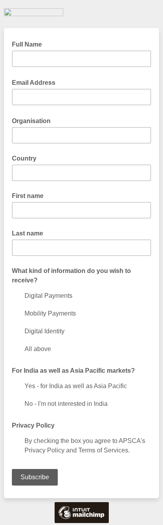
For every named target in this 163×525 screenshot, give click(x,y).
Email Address (36, 82)
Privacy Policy (33, 425)
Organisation (33, 120)
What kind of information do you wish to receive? (71, 275)
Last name (27, 233)
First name (28, 195)
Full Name (29, 43)
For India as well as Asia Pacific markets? (73, 370)
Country (24, 158)
